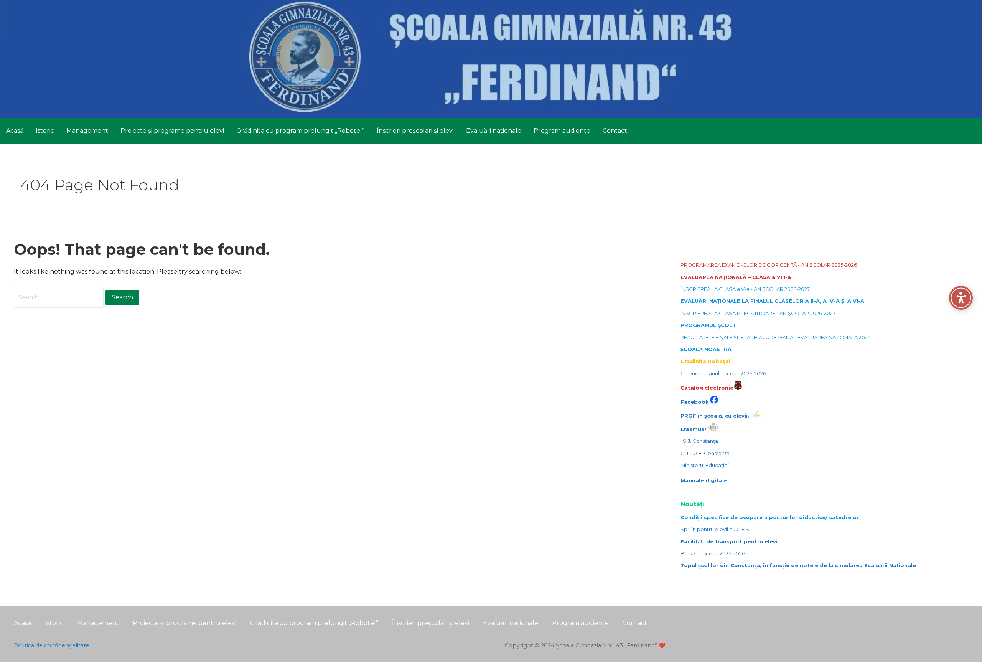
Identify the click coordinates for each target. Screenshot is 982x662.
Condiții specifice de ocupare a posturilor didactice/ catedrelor (769, 517)
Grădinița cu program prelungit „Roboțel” (300, 130)
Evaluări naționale (493, 130)
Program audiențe (562, 130)
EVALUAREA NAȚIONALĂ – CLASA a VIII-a (735, 277)
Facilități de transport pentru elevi (729, 541)
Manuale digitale (703, 480)
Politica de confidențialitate (51, 645)
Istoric (45, 130)
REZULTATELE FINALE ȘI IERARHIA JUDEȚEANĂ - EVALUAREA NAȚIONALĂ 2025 (775, 337)
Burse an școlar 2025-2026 (712, 553)
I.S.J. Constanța (699, 441)
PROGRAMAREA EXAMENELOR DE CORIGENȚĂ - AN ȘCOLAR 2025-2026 (768, 265)
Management (87, 130)
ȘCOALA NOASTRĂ (706, 349)
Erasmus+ (693, 429)
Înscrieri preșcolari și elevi (415, 130)
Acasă (14, 130)
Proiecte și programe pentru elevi (172, 130)
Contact (615, 130)
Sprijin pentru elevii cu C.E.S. (715, 529)
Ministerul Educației (704, 465)
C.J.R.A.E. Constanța (705, 453)
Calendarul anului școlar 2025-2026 (723, 373)
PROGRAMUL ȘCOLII (707, 325)
